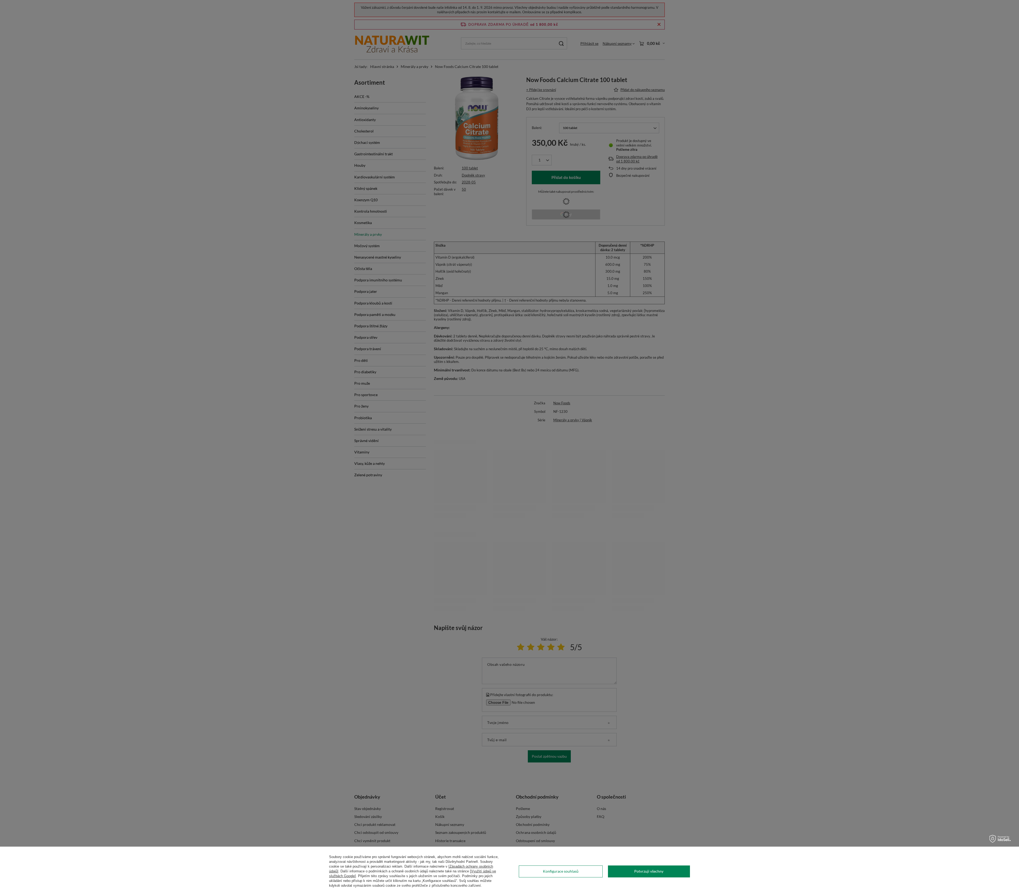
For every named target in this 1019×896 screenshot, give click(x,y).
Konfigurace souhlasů (560, 871)
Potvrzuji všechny (648, 871)
